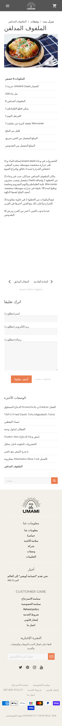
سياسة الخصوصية (31, 603)
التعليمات (31, 556)
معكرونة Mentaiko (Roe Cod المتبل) (25, 458)
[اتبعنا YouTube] (41, 667)
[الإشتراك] (51, 656)
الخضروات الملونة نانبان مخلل (20, 443)
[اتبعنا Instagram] (34, 667)
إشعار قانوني (31, 619)
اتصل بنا (31, 624)
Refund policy (31, 609)
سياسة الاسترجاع (31, 598)
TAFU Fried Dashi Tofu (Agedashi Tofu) (29, 414)
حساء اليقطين (12, 421)
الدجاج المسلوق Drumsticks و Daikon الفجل (30, 406)
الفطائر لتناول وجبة (14, 429)
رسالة (13, 339)
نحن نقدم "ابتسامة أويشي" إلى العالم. (27, 577)
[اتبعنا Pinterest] (27, 667)
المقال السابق (19, 281)
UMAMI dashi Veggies (31, 289)
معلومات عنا (31, 530)
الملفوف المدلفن (13, 466)
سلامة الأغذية (31, 540)
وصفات (34, 21)
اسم (12, 313)
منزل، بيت (48, 21)
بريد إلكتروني (17, 326)
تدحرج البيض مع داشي (16, 451)
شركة (31, 546)
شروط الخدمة (31, 614)
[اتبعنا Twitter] (20, 667)
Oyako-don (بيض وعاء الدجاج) (22, 436)
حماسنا (31, 535)
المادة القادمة (44, 281)
